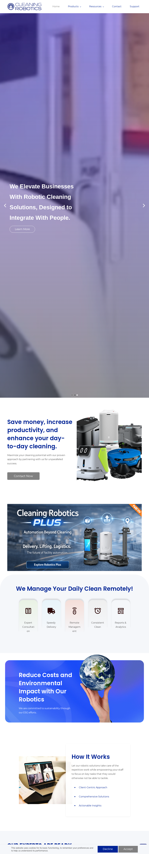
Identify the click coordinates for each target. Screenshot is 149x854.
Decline (108, 849)
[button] (5, 205)
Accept (128, 849)
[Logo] (24, 6)
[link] (98, 654)
